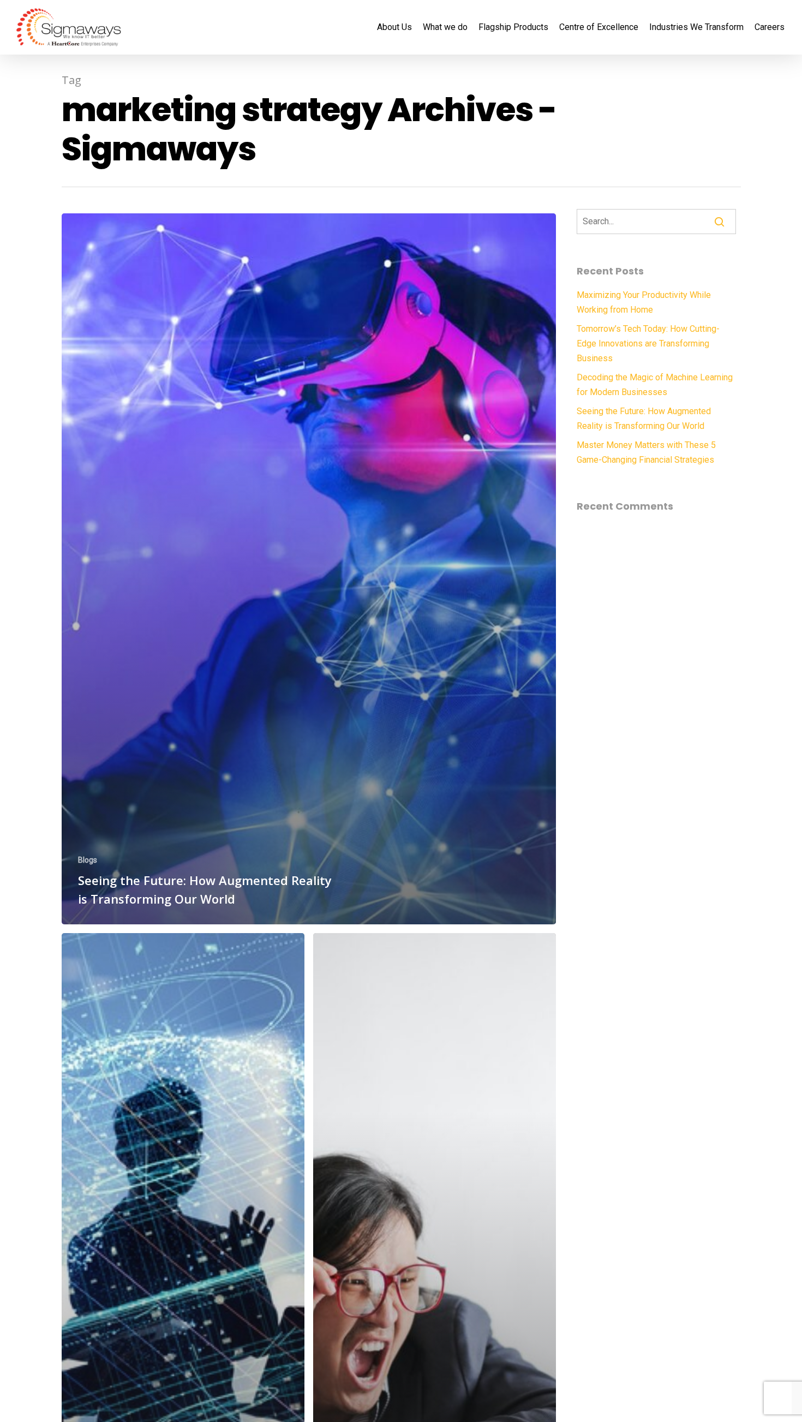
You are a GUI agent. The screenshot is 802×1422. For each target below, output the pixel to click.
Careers (770, 27)
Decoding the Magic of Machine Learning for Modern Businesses (655, 384)
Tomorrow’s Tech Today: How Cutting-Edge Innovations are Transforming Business (648, 343)
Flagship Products (513, 27)
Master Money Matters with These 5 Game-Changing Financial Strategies (646, 452)
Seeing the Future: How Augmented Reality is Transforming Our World (644, 418)
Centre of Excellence (598, 27)
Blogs (87, 860)
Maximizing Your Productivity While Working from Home (644, 302)
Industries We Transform (696, 27)
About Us (394, 27)
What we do (445, 27)
